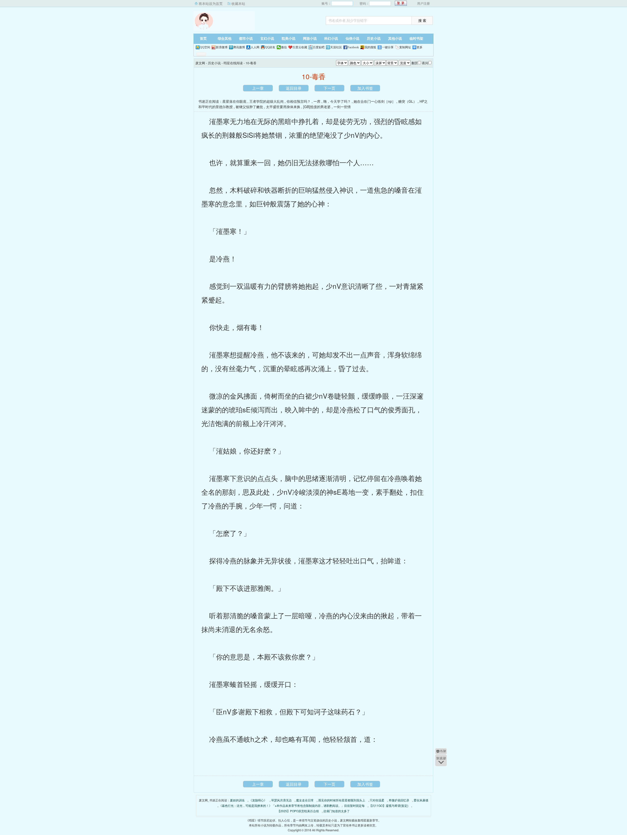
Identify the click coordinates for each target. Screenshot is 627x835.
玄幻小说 (267, 38)
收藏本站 (238, 3)
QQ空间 (205, 47)
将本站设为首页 (211, 3)
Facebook (353, 47)
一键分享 (388, 47)
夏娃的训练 (237, 800)
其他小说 (395, 38)
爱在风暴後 (421, 800)
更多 (419, 47)
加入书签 (365, 88)
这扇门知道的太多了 (336, 811)
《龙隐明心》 (258, 800)
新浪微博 (222, 47)
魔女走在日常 (305, 800)
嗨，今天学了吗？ (337, 101)
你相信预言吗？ (299, 101)
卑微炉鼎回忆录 (399, 800)
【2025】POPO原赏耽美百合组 (298, 811)
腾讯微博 (239, 47)
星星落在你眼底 (234, 101)
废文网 (224, 21)
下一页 (329, 88)
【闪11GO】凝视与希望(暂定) (388, 805)
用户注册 (423, 3)
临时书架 (416, 38)
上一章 (258, 88)
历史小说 (374, 38)
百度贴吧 (319, 47)
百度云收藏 (299, 47)
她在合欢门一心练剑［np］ (374, 101)
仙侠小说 (352, 38)
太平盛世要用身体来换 (283, 106)
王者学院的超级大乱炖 (266, 101)
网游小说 (310, 38)
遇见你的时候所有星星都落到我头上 (341, 800)
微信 (284, 47)
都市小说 (246, 38)
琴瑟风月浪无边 (281, 800)
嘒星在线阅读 (233, 63)
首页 (203, 38)
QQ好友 (270, 47)
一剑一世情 (342, 106)
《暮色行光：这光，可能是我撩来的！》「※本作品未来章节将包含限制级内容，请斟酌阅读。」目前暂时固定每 (292, 805)
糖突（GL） (407, 101)
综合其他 (224, 38)
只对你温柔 (377, 800)
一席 (317, 101)
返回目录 (293, 88)
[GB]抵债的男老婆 (317, 106)
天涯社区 (336, 47)
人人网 (255, 47)
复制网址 (405, 47)
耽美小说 (288, 38)
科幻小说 (331, 38)
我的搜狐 (370, 47)
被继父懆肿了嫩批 (249, 106)
